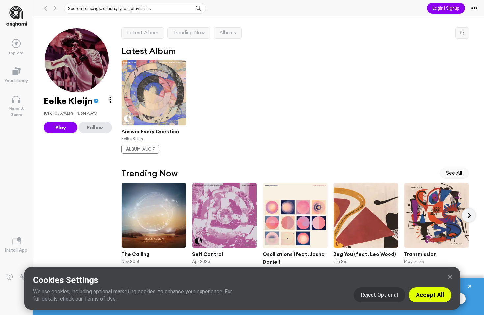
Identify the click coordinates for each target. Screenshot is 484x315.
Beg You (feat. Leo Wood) (364, 254)
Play (60, 127)
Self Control (207, 254)
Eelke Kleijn (132, 138)
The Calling (135, 254)
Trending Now (189, 32)
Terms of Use (100, 299)
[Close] (450, 276)
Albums (227, 32)
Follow (95, 127)
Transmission (420, 254)
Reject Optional (379, 295)
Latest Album (142, 32)
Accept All (430, 294)
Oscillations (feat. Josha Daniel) (294, 258)
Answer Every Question (150, 132)
